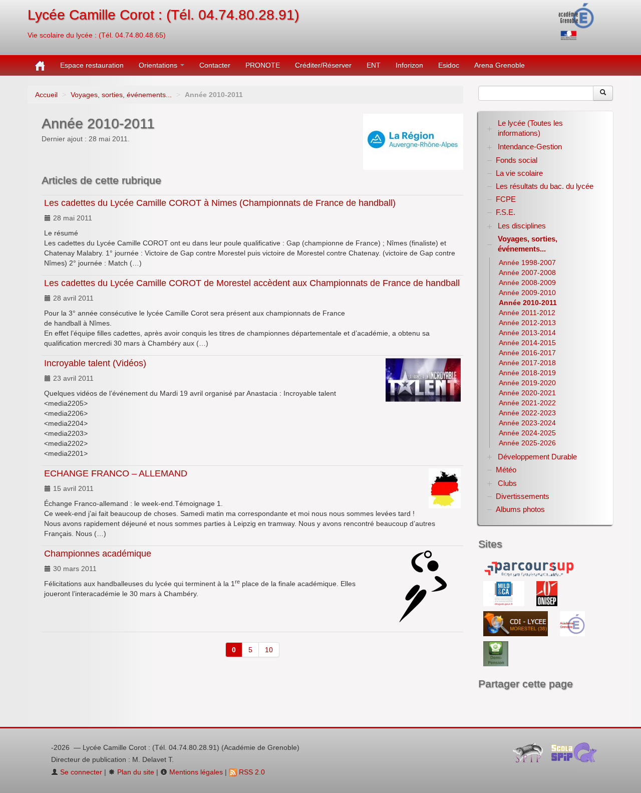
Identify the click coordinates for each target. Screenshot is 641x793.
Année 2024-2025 (527, 433)
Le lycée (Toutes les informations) (530, 128)
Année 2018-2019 (527, 373)
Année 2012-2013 (527, 323)
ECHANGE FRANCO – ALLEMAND (115, 473)
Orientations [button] (159, 65)
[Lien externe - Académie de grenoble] (572, 623)
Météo (506, 469)
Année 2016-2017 (527, 353)
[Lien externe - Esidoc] (516, 623)
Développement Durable (537, 456)
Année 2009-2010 (527, 293)
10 (269, 650)
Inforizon (409, 65)
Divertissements (522, 496)
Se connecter (80, 772)
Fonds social (516, 160)
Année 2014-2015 (527, 343)
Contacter (214, 65)
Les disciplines (522, 225)
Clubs (507, 483)
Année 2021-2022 (527, 403)
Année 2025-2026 (527, 443)
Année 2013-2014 (527, 333)
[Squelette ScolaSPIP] (577, 754)
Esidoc (448, 65)
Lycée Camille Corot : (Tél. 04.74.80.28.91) (163, 15)
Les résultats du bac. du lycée (544, 186)
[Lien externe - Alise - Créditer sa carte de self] (495, 653)
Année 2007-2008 (527, 273)
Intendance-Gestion (530, 146)
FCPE (506, 199)
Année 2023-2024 (527, 423)
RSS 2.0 (251, 772)
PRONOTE (262, 65)
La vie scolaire (519, 173)
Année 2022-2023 (527, 413)
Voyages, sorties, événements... (121, 95)
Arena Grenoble (499, 65)
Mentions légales (195, 772)
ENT (374, 65)
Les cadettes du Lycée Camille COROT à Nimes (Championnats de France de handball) (220, 203)
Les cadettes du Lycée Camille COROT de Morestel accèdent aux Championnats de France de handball (252, 283)
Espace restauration (92, 65)
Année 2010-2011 (528, 303)
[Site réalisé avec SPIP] (531, 754)
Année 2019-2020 (527, 383)
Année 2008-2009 (527, 283)
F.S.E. (505, 212)
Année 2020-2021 (527, 393)
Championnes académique (97, 554)
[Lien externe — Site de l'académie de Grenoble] (576, 21)
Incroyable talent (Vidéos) (95, 363)
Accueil (46, 95)
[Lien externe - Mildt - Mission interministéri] (504, 593)
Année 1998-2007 (527, 262)
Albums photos (520, 509)
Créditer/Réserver (323, 65)
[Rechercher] (603, 93)
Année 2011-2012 (527, 313)
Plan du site (134, 772)
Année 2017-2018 (527, 363)
